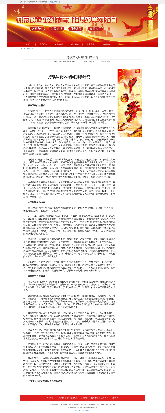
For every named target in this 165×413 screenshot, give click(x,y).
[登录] (51, 2)
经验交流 (122, 44)
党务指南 (106, 44)
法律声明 (60, 398)
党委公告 (43, 44)
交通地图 (94, 398)
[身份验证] (56, 2)
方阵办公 (104, 398)
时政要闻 (75, 44)
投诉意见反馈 (72, 398)
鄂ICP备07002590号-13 (82, 410)
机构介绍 (50, 398)
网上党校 (90, 44)
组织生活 (59, 44)
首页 (28, 44)
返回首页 (115, 398)
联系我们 (84, 398)
